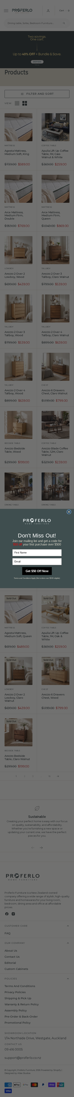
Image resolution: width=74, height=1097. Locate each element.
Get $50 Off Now (37, 571)
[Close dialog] (69, 512)
